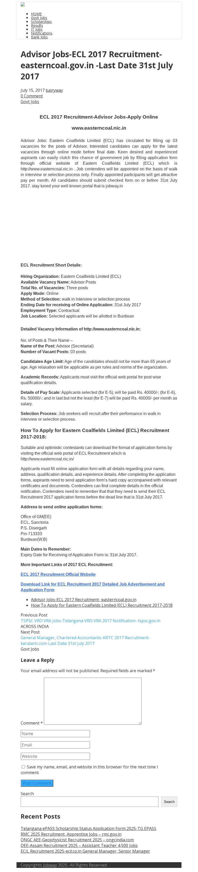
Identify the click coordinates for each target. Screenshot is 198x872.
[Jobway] (23, 5)
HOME (36, 13)
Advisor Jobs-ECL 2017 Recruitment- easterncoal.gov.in (83, 599)
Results (37, 25)
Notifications (41, 33)
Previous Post (90, 618)
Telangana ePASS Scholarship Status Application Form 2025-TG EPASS (88, 828)
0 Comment (32, 96)
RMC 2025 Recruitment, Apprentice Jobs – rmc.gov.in (71, 834)
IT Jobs (37, 29)
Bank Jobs (39, 37)
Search (27, 793)
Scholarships (41, 21)
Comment (32, 723)
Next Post (85, 637)
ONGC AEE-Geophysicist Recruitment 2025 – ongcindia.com (77, 840)
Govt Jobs (39, 17)
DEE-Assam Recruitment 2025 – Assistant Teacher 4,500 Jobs (79, 845)
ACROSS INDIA (35, 626)
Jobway (50, 865)
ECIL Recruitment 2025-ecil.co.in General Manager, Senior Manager (85, 851)
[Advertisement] (46, 206)
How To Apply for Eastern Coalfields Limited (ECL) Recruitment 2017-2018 (101, 605)
